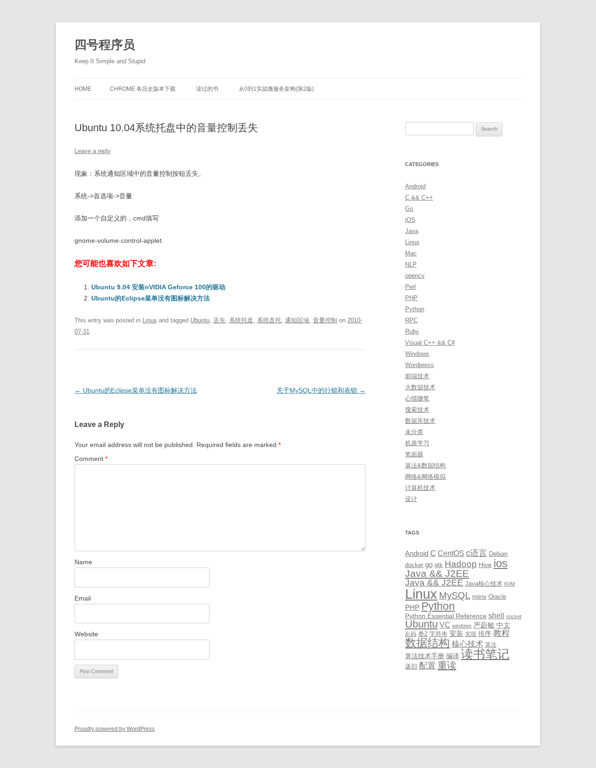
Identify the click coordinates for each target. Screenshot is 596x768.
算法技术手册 (424, 656)
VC (445, 625)
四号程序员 (104, 45)
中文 (503, 625)
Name (83, 562)
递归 (411, 666)
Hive (485, 564)
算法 (490, 644)
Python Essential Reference (446, 616)
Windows (417, 353)
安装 (456, 633)
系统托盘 (241, 320)
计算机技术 (420, 487)
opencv (415, 275)
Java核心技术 (483, 583)
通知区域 (297, 320)
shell (496, 615)
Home (82, 89)
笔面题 (414, 454)
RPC (411, 320)
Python (414, 309)
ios (501, 563)
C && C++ (419, 197)
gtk (438, 564)
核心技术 (467, 644)
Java (411, 230)
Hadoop (461, 564)
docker (414, 564)
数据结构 (427, 643)
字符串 (438, 633)
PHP (411, 297)
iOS (410, 219)
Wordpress (419, 364)
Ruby (412, 331)
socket (514, 616)
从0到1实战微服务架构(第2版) (276, 89)
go (429, 564)
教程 (501, 633)
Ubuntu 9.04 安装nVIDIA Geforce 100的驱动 (158, 287)
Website (86, 634)
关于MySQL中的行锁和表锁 (321, 390)
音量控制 (325, 320)
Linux (149, 320)
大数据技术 (420, 387)
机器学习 (417, 443)
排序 (484, 633)
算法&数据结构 (425, 465)
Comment (91, 458)
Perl (410, 286)
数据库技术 (420, 420)
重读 (447, 665)
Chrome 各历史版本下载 (143, 89)
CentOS (451, 553)
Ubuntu (200, 320)
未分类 (414, 431)
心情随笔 (417, 398)
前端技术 (417, 376)
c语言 (476, 553)
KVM (509, 584)
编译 (452, 656)
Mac (411, 253)
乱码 (410, 634)
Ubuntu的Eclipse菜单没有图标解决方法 (150, 298)
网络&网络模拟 (425, 476)
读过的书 (207, 89)
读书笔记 (485, 654)
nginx (479, 596)
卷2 (422, 633)
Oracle (497, 596)
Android (415, 186)
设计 (411, 498)
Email (82, 598)
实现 (470, 634)
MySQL (454, 595)
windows (462, 625)
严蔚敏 (484, 625)
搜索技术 (417, 409)
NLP (411, 264)
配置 (427, 665)
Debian (498, 553)
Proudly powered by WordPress (114, 729)
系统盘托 (269, 320)
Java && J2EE (437, 573)
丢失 (219, 320)
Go (409, 208)
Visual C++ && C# (430, 342)
